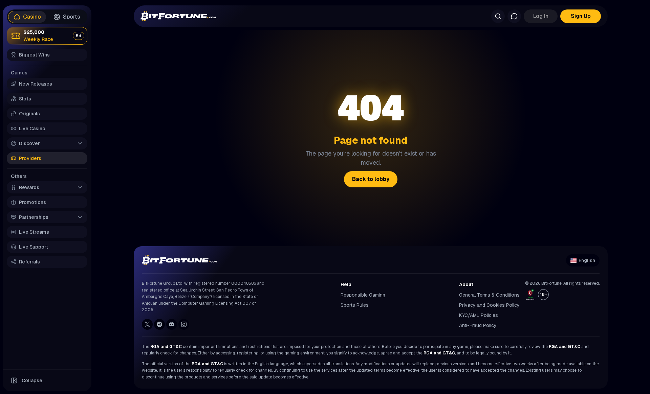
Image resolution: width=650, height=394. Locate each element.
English (587, 260)
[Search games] (498, 16)
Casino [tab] (32, 16)
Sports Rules (355, 305)
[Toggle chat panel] (514, 16)
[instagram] (183, 324)
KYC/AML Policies (478, 315)
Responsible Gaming (363, 295)
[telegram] (159, 324)
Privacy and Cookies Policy (489, 305)
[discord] (171, 324)
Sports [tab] (71, 16)
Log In (540, 16)
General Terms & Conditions (489, 295)
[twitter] (147, 324)
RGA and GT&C (166, 346)
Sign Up (581, 16)
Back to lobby (370, 179)
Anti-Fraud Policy (478, 325)
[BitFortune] (178, 16)
